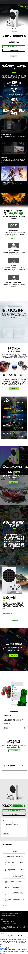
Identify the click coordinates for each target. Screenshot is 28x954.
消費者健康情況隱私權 (5, 949)
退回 (19, 943)
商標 (12, 951)
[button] (14, 620)
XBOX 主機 (2, 939)
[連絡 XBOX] (2, 936)
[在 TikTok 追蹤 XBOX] (18, 936)
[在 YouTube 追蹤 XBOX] (21, 936)
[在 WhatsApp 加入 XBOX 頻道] (15, 936)
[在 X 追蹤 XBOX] (9, 936)
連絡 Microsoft (15, 949)
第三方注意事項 (18, 951)
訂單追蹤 (23, 943)
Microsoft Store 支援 (13, 943)
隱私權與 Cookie (23, 949)
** (2, 185)
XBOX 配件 (23, 939)
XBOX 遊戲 (8, 939)
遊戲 (1, 944)
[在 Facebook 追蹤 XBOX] (6, 936)
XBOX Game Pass (15, 939)
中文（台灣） (3, 946)
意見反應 (10, 941)
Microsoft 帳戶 (3, 943)
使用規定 (8, 951)
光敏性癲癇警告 (22, 941)
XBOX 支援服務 (4, 941)
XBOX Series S (4, 6)
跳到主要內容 (3, 1)
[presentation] (2, 19)
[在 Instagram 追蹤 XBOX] (12, 936)
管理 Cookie (3, 951)
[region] (14, 401)
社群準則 (15, 941)
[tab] (11, 31)
